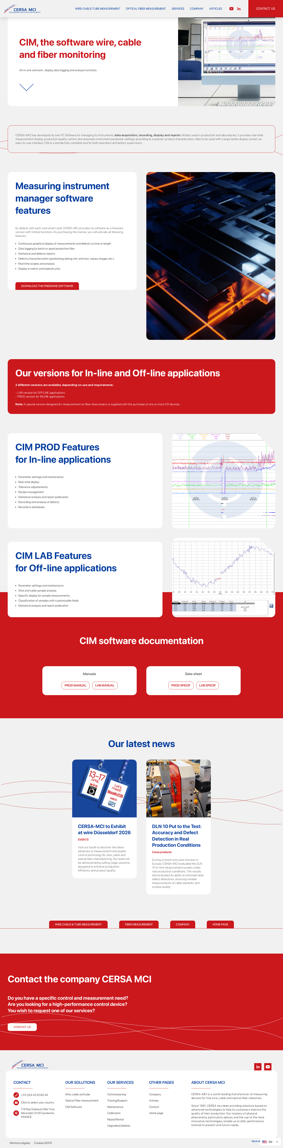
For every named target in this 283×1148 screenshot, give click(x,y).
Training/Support (117, 1100)
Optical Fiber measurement (146, 8)
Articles (215, 8)
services (178, 8)
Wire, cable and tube (77, 1094)
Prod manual (75, 685)
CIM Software (73, 1107)
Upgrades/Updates (118, 1125)
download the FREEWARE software (47, 286)
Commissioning (116, 1094)
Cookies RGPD (43, 1143)
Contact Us (22, 1027)
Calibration (114, 1113)
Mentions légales (20, 1143)
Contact (154, 1107)
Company (196, 8)
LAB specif (207, 685)
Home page (220, 924)
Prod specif (180, 685)
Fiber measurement (139, 924)
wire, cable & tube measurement (78, 924)
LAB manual (105, 685)
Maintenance (115, 1107)
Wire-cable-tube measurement (97, 8)
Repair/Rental (115, 1119)
